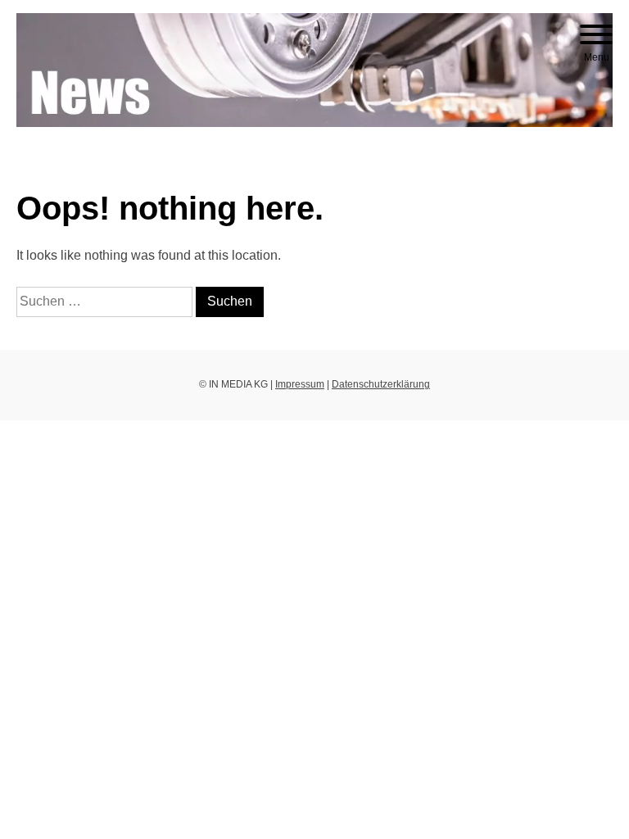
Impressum (299, 384)
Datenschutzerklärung (381, 384)
